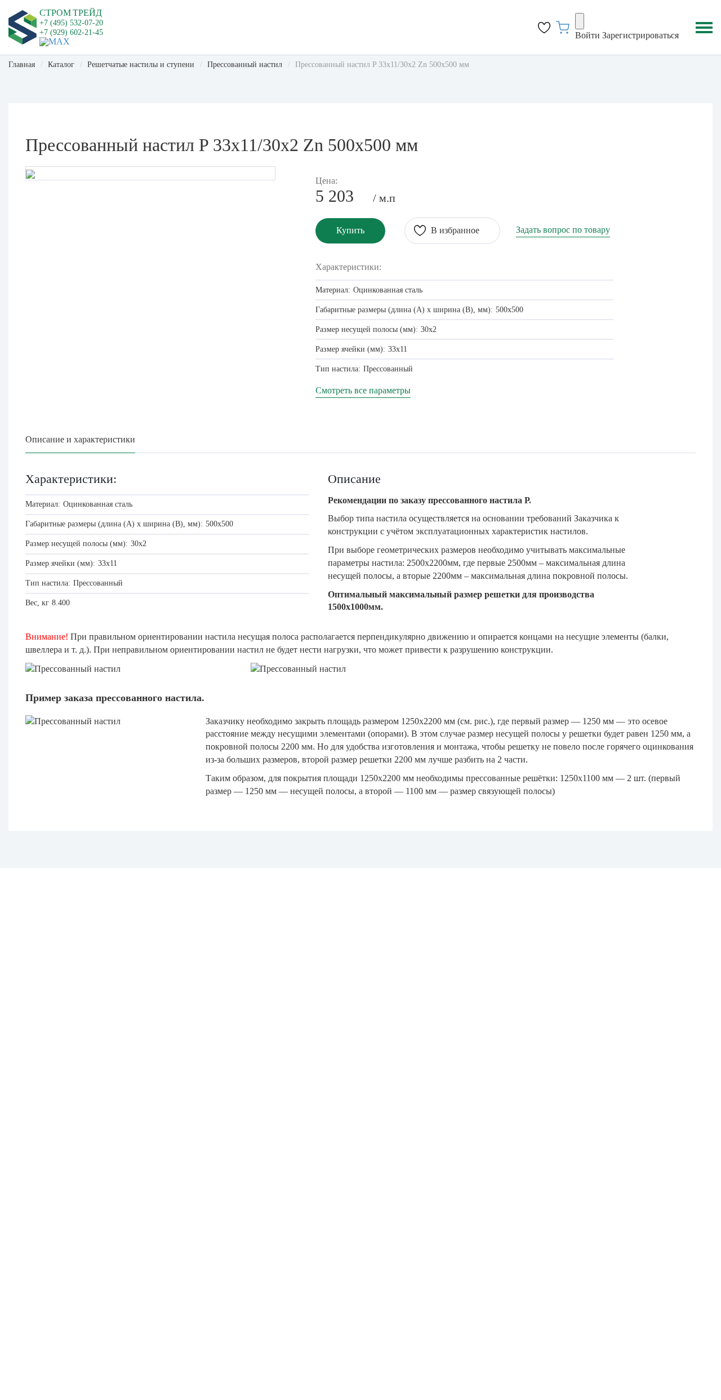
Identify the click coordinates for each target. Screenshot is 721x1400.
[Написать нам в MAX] (54, 41)
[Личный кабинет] (579, 21)
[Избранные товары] (544, 27)
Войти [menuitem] (587, 35)
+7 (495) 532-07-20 (71, 23)
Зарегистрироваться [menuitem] (640, 35)
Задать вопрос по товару (563, 229)
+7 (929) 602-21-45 (71, 33)
